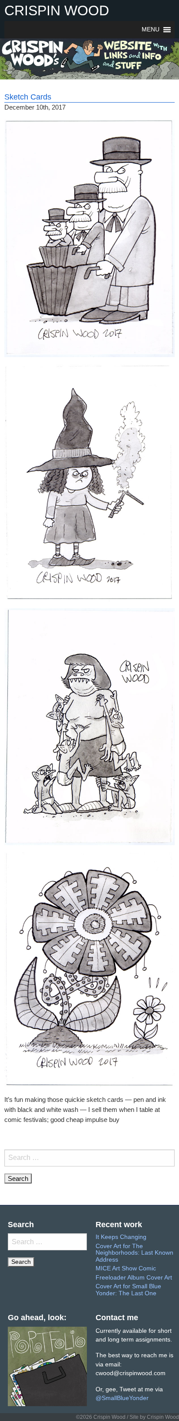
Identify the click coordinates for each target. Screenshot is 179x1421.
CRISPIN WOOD (56, 10)
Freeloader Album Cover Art (134, 1277)
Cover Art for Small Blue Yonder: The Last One (128, 1290)
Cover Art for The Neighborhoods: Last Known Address (134, 1253)
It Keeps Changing (121, 1237)
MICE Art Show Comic (126, 1268)
